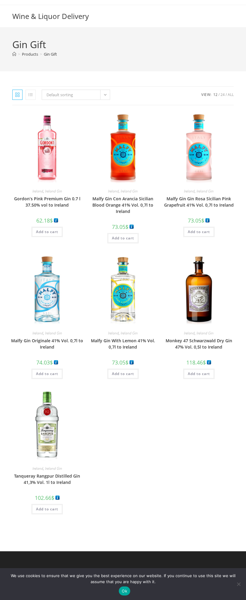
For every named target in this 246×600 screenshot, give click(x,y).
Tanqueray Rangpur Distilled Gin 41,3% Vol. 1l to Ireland (47, 479)
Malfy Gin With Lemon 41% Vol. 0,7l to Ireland (123, 344)
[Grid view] (17, 95)
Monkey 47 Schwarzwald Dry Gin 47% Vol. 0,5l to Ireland (199, 344)
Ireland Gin (53, 191)
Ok (124, 591)
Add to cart (47, 231)
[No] (239, 584)
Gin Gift (50, 54)
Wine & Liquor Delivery (50, 16)
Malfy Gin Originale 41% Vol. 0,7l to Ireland (47, 344)
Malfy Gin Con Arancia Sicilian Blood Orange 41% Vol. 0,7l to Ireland (122, 205)
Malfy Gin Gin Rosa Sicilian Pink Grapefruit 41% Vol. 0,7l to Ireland (199, 202)
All (231, 94)
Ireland (37, 191)
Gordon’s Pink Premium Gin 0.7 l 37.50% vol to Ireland (47, 202)
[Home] (14, 54)
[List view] (31, 95)
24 (222, 94)
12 (215, 94)
